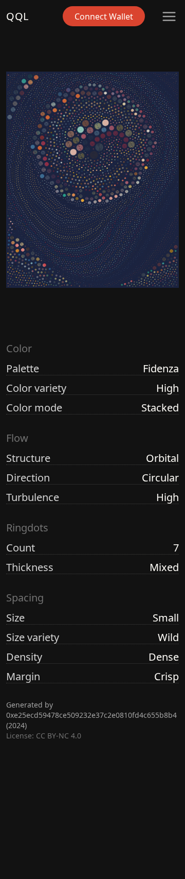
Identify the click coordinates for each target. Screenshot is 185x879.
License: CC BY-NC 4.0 (43, 735)
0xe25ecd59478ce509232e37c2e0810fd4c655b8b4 (91, 715)
